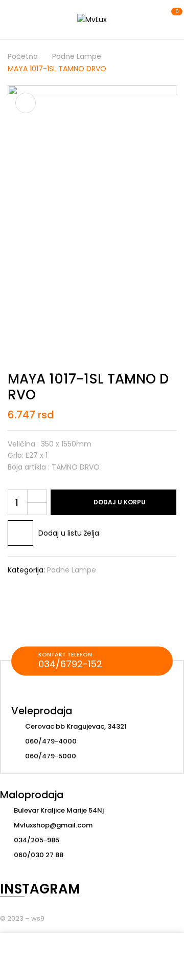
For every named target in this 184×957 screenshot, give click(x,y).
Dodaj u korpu (120, 502)
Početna (23, 56)
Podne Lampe (76, 56)
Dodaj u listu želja (68, 533)
